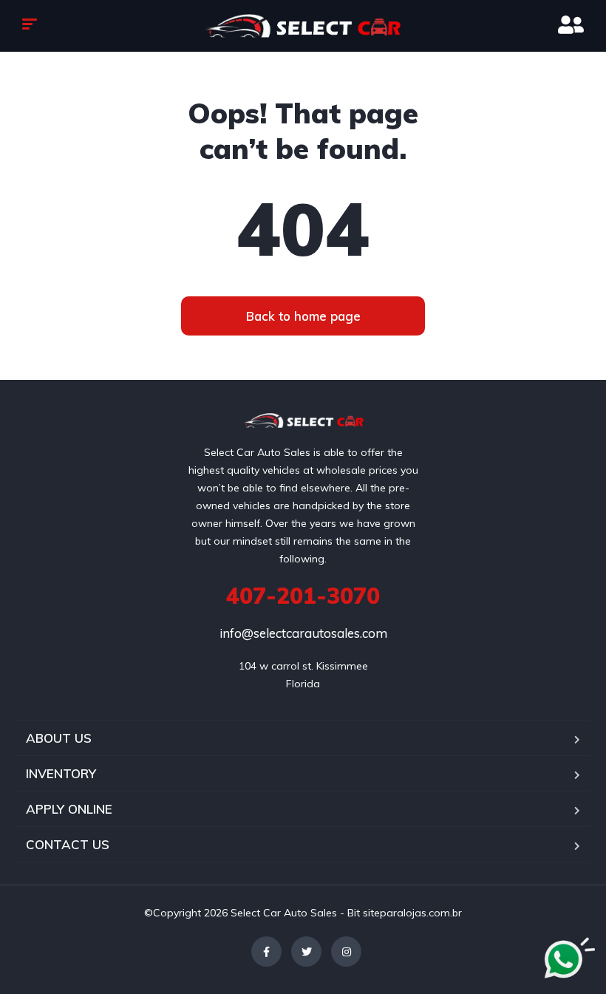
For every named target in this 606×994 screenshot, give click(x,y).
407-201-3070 (303, 596)
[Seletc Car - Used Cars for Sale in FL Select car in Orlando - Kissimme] (303, 26)
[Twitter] (306, 951)
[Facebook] (266, 951)
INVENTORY (61, 773)
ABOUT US (59, 738)
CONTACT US (67, 844)
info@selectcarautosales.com (303, 633)
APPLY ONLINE (69, 809)
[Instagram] (346, 951)
